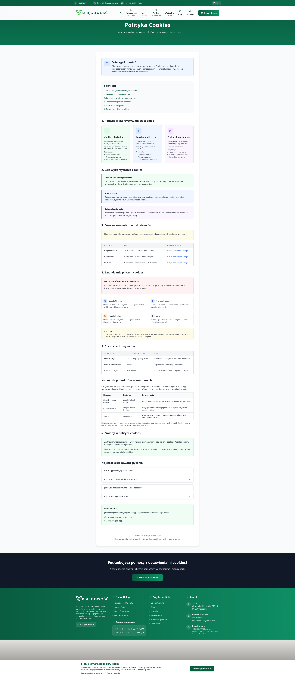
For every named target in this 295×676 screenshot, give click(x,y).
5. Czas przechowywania (114, 105)
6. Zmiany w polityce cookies (116, 109)
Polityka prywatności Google (177, 250)
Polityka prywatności (112, 673)
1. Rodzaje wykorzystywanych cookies (120, 90)
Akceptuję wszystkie (201, 668)
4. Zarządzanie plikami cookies (117, 101)
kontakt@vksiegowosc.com (204, 620)
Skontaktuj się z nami (149, 577)
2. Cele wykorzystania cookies (117, 94)
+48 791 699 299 (199, 617)
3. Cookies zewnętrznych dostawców (120, 98)
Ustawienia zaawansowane (91, 673)
